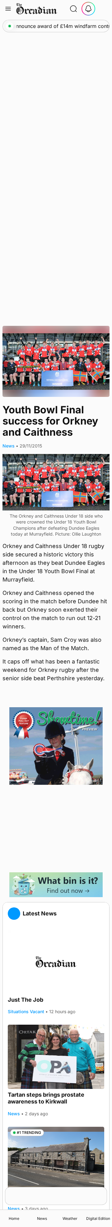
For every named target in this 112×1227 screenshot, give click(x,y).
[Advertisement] (56, 828)
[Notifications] (88, 8)
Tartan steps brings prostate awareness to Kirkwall (46, 1098)
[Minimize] (103, 1191)
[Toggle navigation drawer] (8, 8)
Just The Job (25, 999)
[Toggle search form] (73, 8)
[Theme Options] (103, 8)
